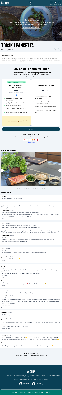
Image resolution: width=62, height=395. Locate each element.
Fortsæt (31, 129)
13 (42, 188)
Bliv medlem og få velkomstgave (31, 27)
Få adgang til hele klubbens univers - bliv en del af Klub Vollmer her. (31, 392)
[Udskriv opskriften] (55, 49)
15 (47, 188)
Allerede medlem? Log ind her (31, 134)
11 (38, 188)
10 (35, 188)
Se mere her (21, 121)
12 (40, 188)
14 (44, 188)
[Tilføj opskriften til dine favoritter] (59, 49)
